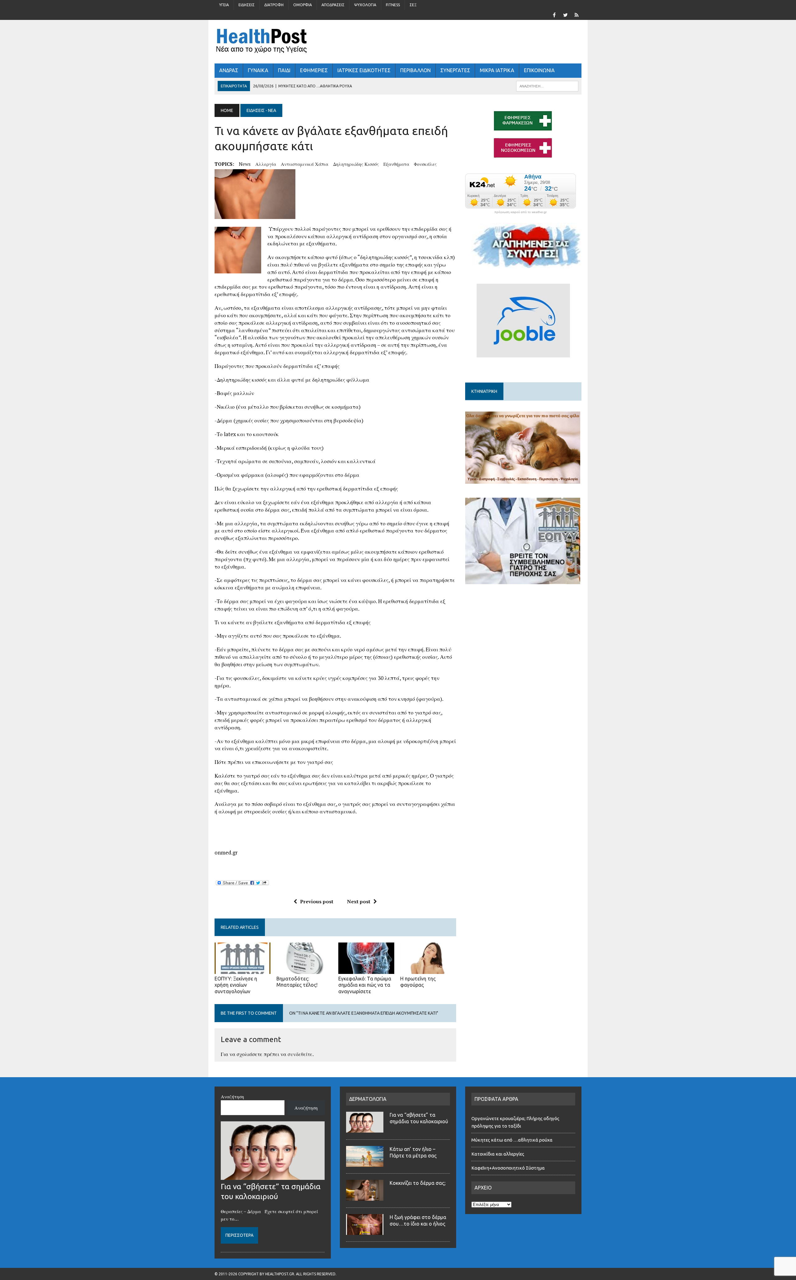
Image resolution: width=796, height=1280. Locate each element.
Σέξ (413, 5)
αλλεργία (265, 164)
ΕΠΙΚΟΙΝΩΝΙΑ (539, 70)
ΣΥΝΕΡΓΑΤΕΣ (455, 70)
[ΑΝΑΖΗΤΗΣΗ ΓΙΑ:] (547, 85)
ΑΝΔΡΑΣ (228, 70)
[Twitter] (565, 14)
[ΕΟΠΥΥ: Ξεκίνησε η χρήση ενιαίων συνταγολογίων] (243, 969)
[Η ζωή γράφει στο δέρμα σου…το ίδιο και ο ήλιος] (364, 1231)
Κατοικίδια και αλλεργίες (497, 1154)
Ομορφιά (302, 5)
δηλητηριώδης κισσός (356, 164)
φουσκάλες (425, 164)
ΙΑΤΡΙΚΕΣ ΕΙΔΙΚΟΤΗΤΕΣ (364, 70)
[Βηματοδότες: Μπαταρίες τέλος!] (304, 969)
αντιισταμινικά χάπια (304, 164)
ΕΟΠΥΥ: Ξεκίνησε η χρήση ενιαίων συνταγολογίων (236, 985)
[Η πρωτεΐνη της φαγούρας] (428, 969)
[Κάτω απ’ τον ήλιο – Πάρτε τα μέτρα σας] (364, 1163)
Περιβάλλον (415, 70)
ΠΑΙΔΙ (284, 70)
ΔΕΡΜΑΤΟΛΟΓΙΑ (367, 1099)
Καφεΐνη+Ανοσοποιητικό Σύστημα (508, 1168)
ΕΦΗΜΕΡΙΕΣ (314, 70)
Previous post (316, 901)
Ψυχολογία (365, 5)
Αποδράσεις (333, 5)
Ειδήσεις (246, 5)
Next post (358, 901)
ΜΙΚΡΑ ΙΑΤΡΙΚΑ (497, 70)
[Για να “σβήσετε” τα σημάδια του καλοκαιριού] (273, 1176)
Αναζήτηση (232, 1096)
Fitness (393, 5)
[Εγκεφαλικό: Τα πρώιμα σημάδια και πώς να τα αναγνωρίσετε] (366, 969)
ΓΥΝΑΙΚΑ (258, 70)
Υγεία (224, 5)
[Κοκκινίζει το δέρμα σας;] (364, 1197)
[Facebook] (554, 14)
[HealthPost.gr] (398, 41)
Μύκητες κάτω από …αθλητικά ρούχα (512, 1140)
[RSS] (576, 14)
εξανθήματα (396, 164)
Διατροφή (274, 5)
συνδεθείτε (300, 1054)
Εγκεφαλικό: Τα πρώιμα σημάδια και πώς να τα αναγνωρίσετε (364, 985)
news (245, 164)
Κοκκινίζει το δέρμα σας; (419, 1183)
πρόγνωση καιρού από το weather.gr (520, 212)
